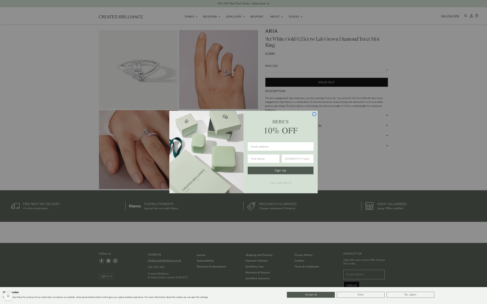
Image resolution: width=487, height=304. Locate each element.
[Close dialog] (314, 114)
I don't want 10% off (280, 182)
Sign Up (280, 170)
